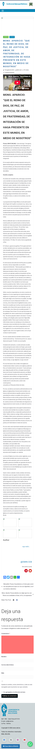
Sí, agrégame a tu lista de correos (14, 692)
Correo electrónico (7, 665)
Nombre (3, 656)
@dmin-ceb (18, 70)
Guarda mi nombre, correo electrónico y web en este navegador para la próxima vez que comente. (16, 686)
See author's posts (27, 566)
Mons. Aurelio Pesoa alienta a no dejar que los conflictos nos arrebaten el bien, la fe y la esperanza (17, 594)
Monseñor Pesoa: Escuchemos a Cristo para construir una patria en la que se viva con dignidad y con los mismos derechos (18, 586)
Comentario (5, 633)
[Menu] (2, 10)
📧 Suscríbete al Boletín (10, 746)
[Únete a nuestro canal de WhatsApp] (30, 744)
